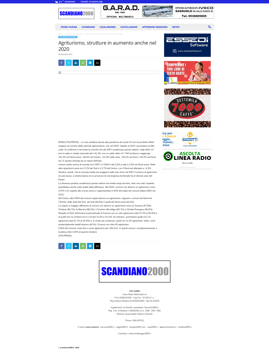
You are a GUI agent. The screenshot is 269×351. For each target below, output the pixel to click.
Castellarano (128, 26)
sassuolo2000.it (107, 327)
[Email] (97, 63)
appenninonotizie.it (168, 327)
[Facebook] (61, 63)
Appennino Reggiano (155, 26)
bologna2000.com (137, 327)
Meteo (176, 26)
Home (60, 34)
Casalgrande (108, 26)
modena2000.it (184, 327)
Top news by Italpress (74, 34)
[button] (209, 27)
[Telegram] (90, 63)
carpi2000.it (152, 327)
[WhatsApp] (83, 63)
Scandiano (88, 26)
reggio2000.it (122, 327)
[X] (69, 63)
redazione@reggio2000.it (140, 333)
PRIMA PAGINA (69, 26)
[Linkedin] (76, 63)
